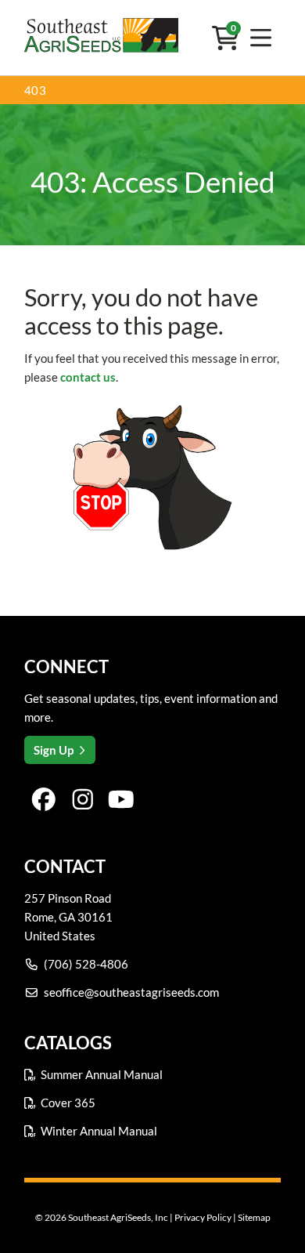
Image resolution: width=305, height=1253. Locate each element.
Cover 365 (68, 1102)
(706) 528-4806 (86, 964)
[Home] (101, 37)
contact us (88, 377)
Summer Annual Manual (102, 1074)
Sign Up (54, 750)
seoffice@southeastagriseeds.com (131, 992)
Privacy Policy (202, 1217)
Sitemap (254, 1217)
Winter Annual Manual (99, 1131)
